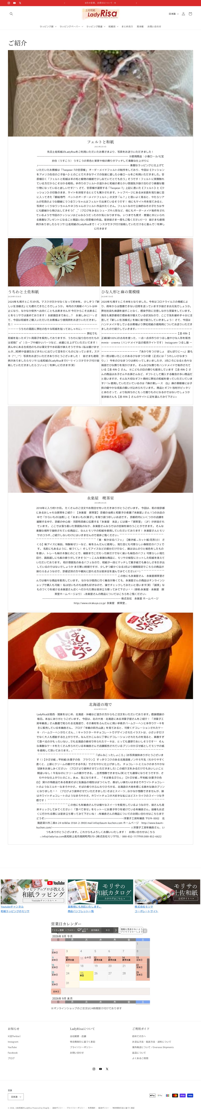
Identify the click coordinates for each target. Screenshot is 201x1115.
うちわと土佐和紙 (23, 291)
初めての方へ (139, 1036)
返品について (139, 1052)
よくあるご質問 (140, 1058)
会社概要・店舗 (78, 1036)
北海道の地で (100, 704)
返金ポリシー (57, 1108)
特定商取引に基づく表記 (82, 1041)
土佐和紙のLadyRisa (23, 1108)
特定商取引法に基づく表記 (124, 1108)
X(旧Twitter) (14, 1036)
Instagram (13, 1041)
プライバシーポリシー (81, 1047)
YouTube (12, 1047)
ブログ (11, 1058)
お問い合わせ (77, 1052)
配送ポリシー (103, 1108)
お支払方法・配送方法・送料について (151, 1041)
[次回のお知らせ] (136, 3)
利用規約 (91, 1108)
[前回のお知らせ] (64, 3)
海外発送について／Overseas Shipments (153, 1047)
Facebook (13, 1052)
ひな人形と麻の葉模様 (120, 291)
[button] (11, 13)
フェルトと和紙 (100, 141)
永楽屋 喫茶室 (100, 497)
